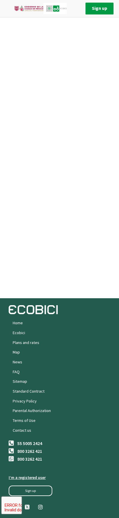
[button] (30, 491)
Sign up (99, 8)
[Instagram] (40, 507)
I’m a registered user (27, 477)
